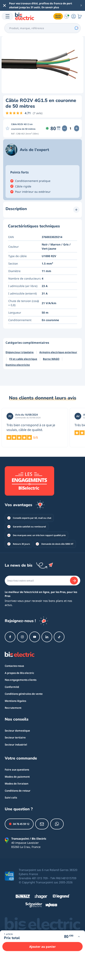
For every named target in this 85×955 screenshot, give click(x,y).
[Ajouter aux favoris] (7, 128)
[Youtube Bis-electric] (34, 637)
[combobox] (42, 28)
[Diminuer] (64, 128)
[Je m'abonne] (74, 580)
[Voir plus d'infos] (79, 936)
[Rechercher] (76, 28)
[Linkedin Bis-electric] (47, 637)
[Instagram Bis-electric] (22, 637)
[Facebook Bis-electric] (10, 637)
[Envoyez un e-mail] (42, 824)
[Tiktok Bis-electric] (59, 637)
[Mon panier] (79, 16)
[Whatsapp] (57, 824)
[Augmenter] (76, 128)
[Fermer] (4, 5)
